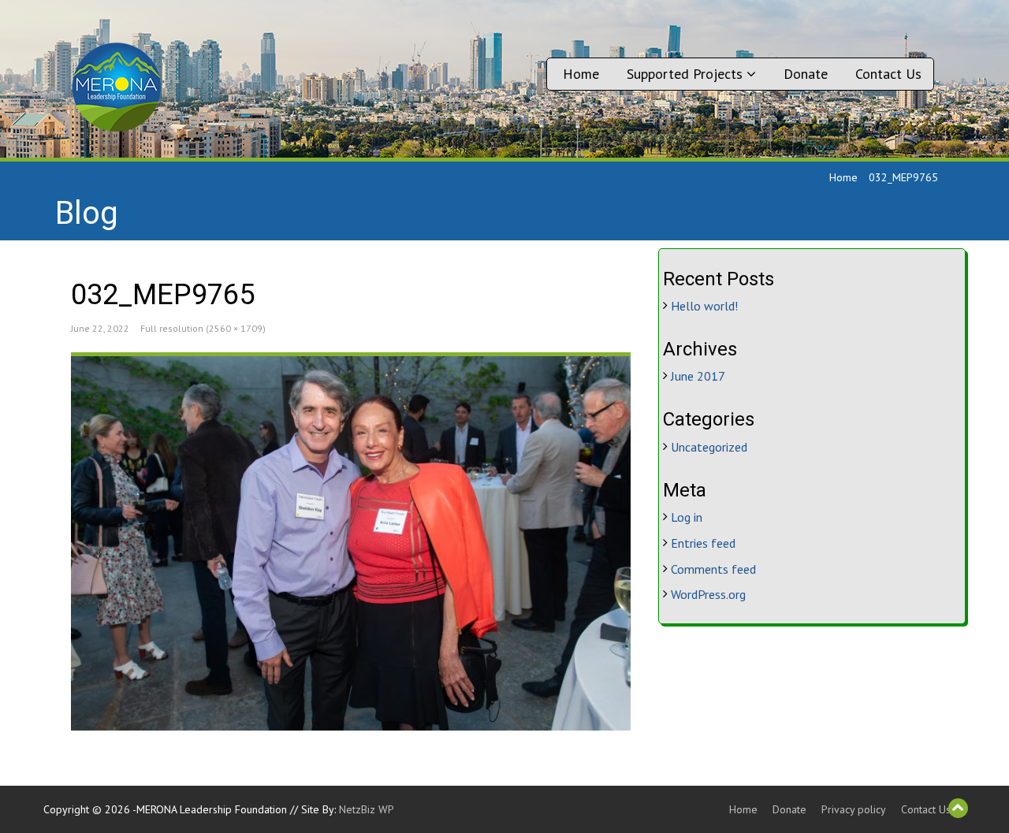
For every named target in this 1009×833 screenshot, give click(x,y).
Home (581, 74)
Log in (686, 517)
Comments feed (713, 569)
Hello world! (704, 306)
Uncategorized (709, 447)
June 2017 (698, 376)
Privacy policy (853, 809)
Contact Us (888, 74)
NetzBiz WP (366, 809)
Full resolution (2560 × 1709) (203, 328)
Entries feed (703, 543)
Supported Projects (687, 74)
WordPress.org (708, 594)
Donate (806, 74)
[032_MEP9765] (351, 543)
